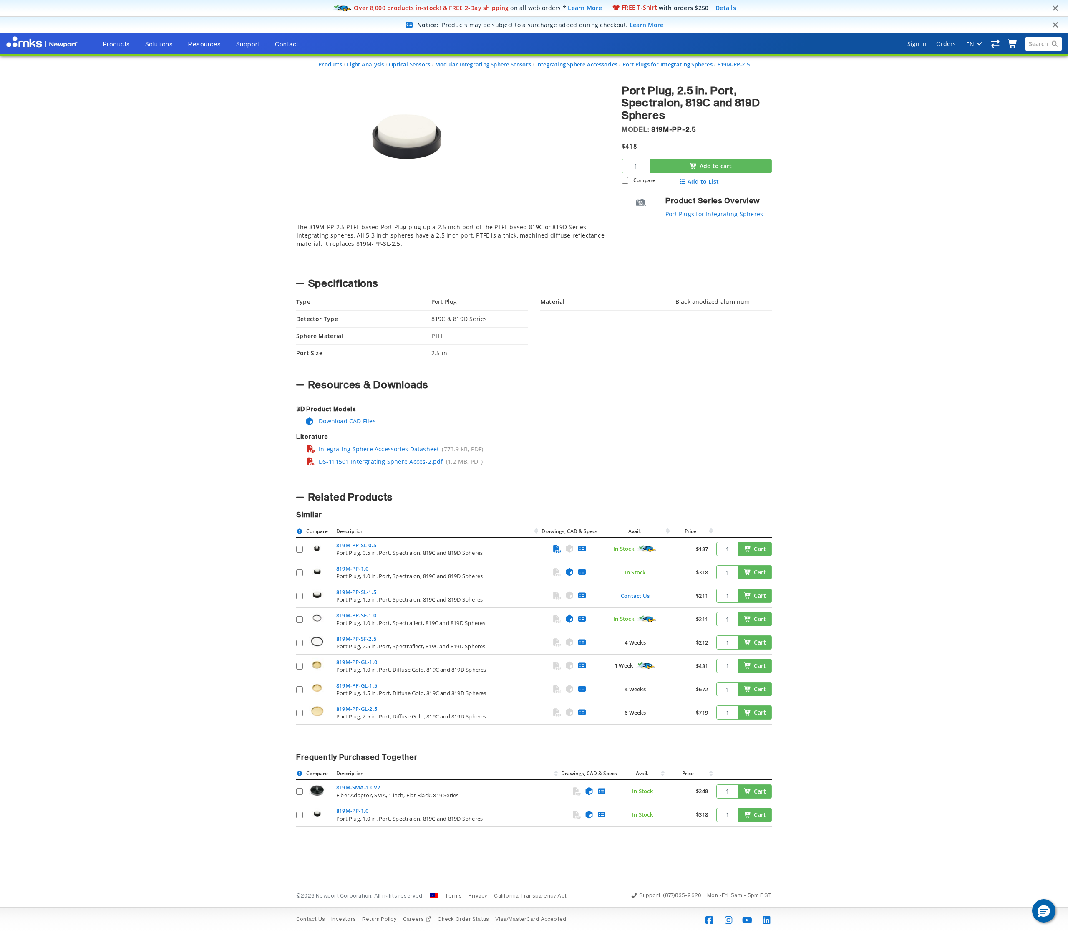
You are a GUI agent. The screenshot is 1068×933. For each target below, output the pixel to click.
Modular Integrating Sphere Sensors (483, 64)
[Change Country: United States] (434, 896)
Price (690, 531)
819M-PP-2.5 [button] (673, 129)
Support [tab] (248, 45)
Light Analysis (365, 64)
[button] (1043, 911)
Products (330, 64)
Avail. (635, 531)
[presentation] (534, 466)
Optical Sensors (409, 64)
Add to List (703, 182)
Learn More (585, 7)
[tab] (453, 245)
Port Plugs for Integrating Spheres (667, 64)
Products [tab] (116, 45)
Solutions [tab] (159, 45)
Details (725, 7)
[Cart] (1012, 43)
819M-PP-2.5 (734, 64)
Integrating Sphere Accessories (576, 64)
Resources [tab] (204, 45)
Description (350, 531)
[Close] (1055, 8)
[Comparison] (995, 43)
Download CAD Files (346, 421)
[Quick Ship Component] (647, 548)
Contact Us (635, 595)
